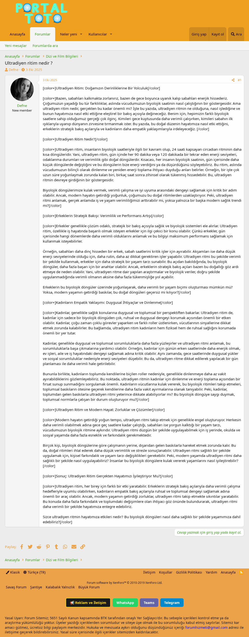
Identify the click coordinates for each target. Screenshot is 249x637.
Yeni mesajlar (16, 45)
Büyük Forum (89, 587)
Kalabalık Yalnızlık (60, 587)
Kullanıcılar (98, 34)
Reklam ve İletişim (88, 602)
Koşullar (165, 572)
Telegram (172, 602)
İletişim (149, 572)
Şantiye (36, 587)
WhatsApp (125, 602)
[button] (81, 34)
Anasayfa (17, 34)
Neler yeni (68, 34)
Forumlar (42, 34)
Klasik (14, 572)
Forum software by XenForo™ (124, 583)
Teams (149, 602)
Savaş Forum (16, 587)
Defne (13, 69)
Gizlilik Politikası (189, 572)
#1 (239, 80)
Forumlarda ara (45, 45)
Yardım (211, 572)
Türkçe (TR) (36, 572)
